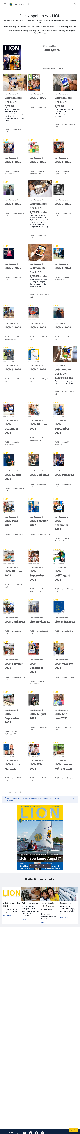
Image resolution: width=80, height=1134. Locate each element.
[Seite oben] (39, 866)
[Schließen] (74, 799)
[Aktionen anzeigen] (76, 792)
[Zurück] (4, 793)
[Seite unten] (43, 866)
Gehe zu (25, 919)
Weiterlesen (7, 916)
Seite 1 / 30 (33, 865)
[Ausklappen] (49, 866)
